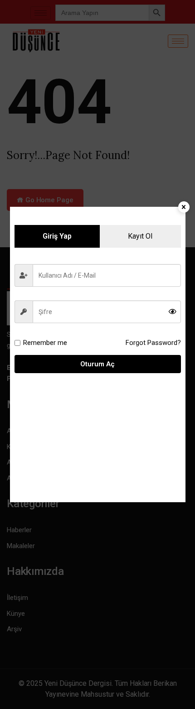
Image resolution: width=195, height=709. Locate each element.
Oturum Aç (97, 364)
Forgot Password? (153, 343)
